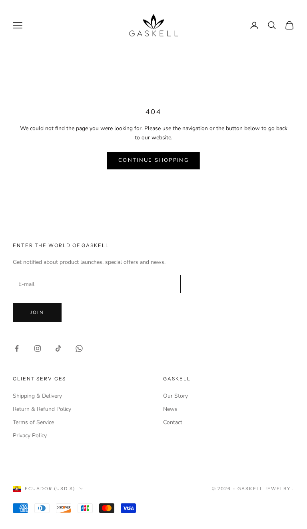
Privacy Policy (30, 435)
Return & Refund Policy (42, 409)
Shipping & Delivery (37, 396)
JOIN (37, 312)
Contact (172, 422)
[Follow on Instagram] (38, 348)
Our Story (175, 396)
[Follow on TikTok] (58, 348)
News (170, 409)
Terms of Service (33, 422)
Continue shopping (153, 160)
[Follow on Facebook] (17, 348)
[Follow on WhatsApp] (79, 348)
